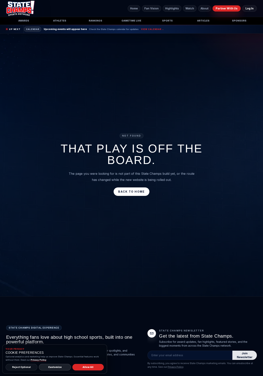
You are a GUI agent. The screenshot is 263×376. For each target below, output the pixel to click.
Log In (249, 8)
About (205, 8)
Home (134, 8)
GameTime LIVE (131, 20)
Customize (55, 367)
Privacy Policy (175, 366)
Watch (189, 8)
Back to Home (131, 191)
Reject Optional (21, 367)
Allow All (88, 367)
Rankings (95, 20)
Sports (167, 20)
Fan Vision (151, 8)
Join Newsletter (244, 355)
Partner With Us (227, 8)
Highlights (172, 8)
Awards (23, 20)
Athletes (59, 20)
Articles (203, 20)
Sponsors (239, 20)
